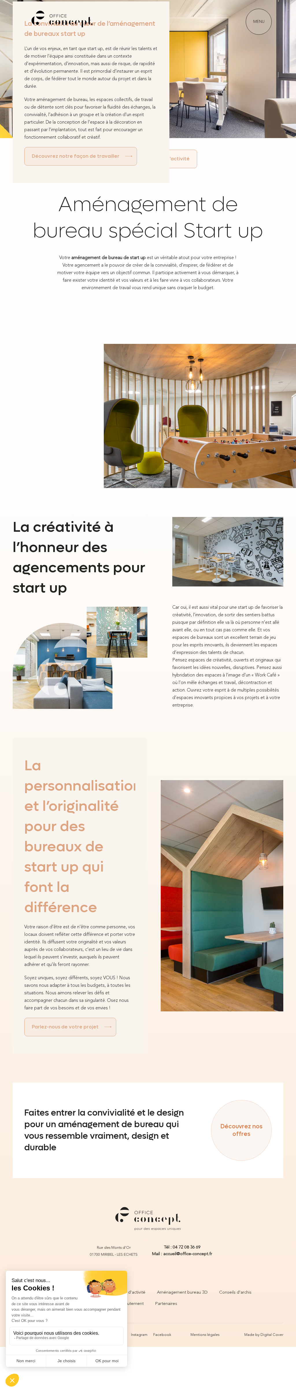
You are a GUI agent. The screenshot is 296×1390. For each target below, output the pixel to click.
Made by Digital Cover (263, 1335)
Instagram (139, 1335)
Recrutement (131, 1304)
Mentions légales (204, 1335)
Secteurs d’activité (127, 1292)
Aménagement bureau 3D (182, 1292)
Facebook (162, 1335)
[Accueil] (62, 22)
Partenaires (166, 1304)
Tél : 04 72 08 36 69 (182, 1247)
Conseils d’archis (235, 1292)
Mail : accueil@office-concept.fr (182, 1254)
